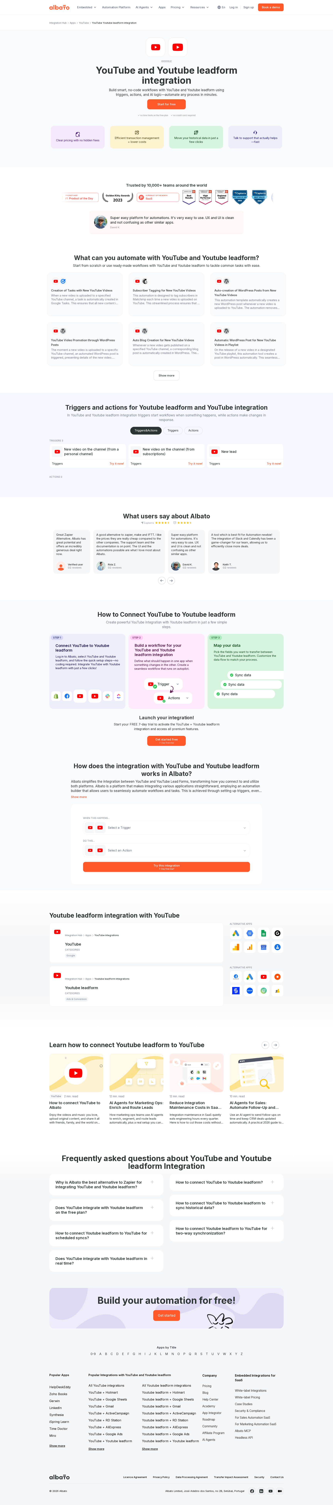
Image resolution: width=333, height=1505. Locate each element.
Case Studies (243, 1404)
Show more (166, 375)
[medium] (280, 1491)
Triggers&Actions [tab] (146, 430)
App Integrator (211, 1413)
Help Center (210, 1399)
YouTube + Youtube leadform (110, 1441)
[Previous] (162, 580)
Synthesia (56, 1415)
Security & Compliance (250, 1411)
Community (210, 1426)
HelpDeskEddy (60, 1387)
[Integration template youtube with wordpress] (248, 294)
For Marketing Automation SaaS (255, 1424)
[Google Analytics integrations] (236, 947)
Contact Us (277, 1477)
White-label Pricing (247, 1397)
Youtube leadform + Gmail (161, 1406)
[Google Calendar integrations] (263, 947)
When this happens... (96, 818)
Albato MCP (243, 1431)
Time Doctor (58, 1429)
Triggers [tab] (172, 430)
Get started (166, 1315)
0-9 (93, 1354)
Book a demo (271, 7)
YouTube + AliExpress (104, 1427)
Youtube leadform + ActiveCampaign (169, 1413)
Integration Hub (58, 22)
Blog (205, 1393)
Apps (162, 7)
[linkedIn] (261, 1491)
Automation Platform (116, 7)
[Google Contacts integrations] (277, 947)
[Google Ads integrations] (236, 933)
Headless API (244, 1437)
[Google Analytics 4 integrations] (249, 947)
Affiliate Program (213, 1433)
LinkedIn (55, 1408)
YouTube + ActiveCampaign (108, 1413)
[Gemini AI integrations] (277, 933)
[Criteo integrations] (277, 976)
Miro (52, 1436)
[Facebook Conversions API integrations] (236, 976)
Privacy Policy (161, 1477)
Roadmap (208, 1419)
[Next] (171, 580)
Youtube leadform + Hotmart (163, 1392)
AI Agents (208, 1440)
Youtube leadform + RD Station (165, 1420)
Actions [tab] (193, 430)
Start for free (166, 104)
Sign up (248, 7)
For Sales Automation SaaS (252, 1417)
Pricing (206, 1386)
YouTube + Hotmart (103, 1392)
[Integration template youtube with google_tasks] (85, 292)
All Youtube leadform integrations (166, 1385)
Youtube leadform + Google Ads (165, 1434)
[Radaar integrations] (263, 990)
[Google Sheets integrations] (263, 933)
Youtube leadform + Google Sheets (168, 1399)
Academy (208, 1406)
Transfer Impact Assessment (231, 1477)
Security (259, 1477)
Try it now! (116, 463)
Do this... (89, 840)
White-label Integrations (251, 1390)
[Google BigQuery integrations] (249, 933)
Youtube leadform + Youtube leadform (170, 1441)
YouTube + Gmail (101, 1406)
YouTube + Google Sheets (107, 1399)
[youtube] (270, 1491)
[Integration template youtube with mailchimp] (166, 292)
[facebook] (252, 1491)
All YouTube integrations (106, 1385)
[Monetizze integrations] (236, 990)
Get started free (166, 741)
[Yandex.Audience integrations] (277, 990)
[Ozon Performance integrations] (249, 990)
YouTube (84, 22)
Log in (234, 7)
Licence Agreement (135, 1477)
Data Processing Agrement (192, 1477)
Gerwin (54, 1401)
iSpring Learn (59, 1422)
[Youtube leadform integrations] (263, 976)
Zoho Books (58, 1394)
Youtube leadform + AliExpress (165, 1427)
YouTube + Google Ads (105, 1434)
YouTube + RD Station (104, 1420)
